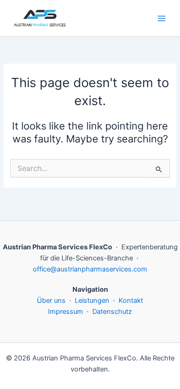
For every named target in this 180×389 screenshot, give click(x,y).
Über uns (51, 300)
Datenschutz (112, 311)
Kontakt (131, 300)
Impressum (65, 311)
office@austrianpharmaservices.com (90, 269)
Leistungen (92, 300)
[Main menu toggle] (161, 18)
